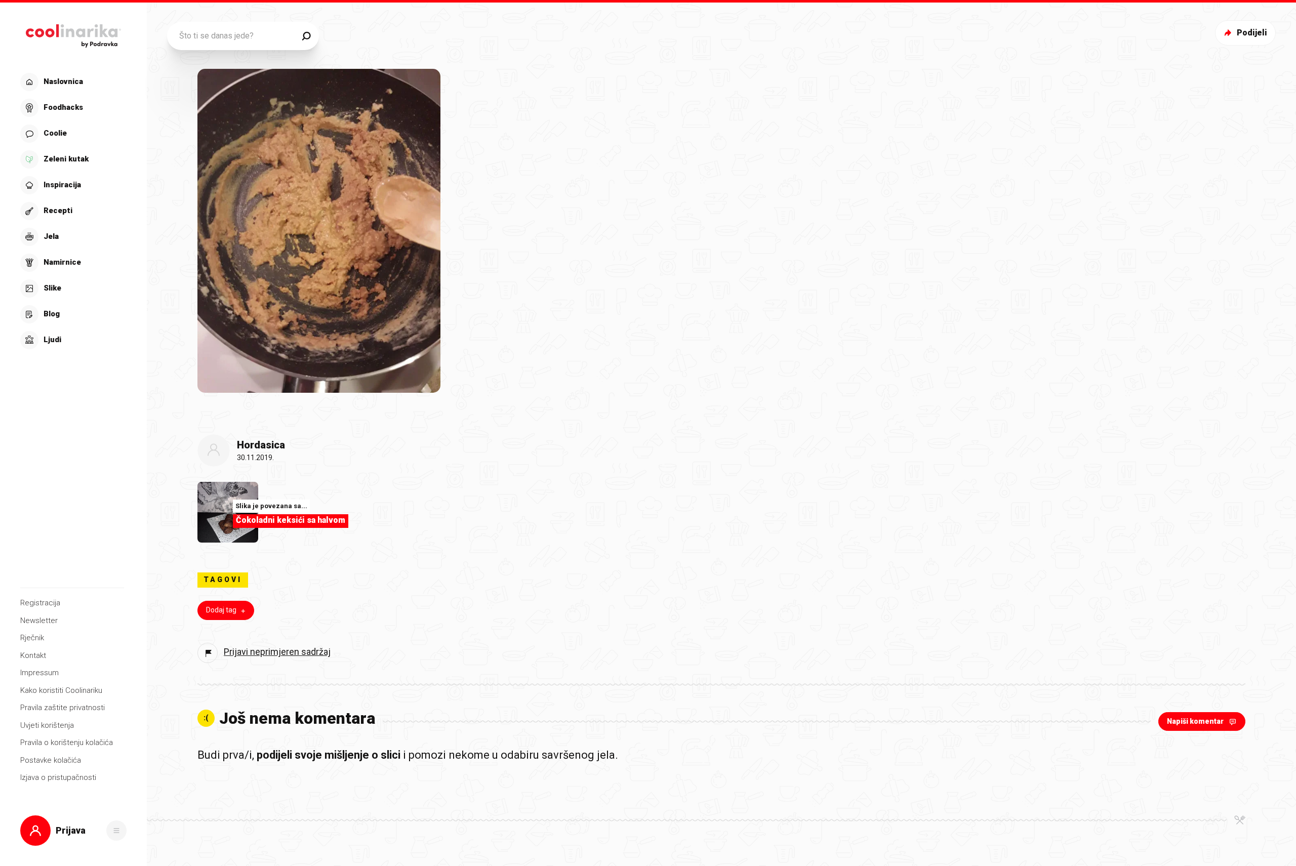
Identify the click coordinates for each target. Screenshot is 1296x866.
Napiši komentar (1195, 721)
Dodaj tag (221, 610)
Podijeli (1252, 32)
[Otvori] (116, 830)
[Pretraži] (306, 36)
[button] (72, 211)
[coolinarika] (73, 33)
